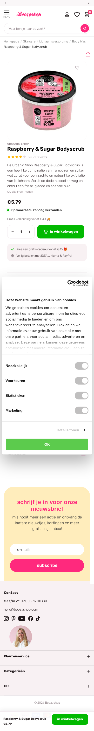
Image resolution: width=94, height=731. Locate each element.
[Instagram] (6, 618)
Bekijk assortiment (6, 13)
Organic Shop (18, 143)
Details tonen (68, 430)
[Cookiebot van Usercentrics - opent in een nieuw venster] (67, 283)
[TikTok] (38, 618)
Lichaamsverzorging (53, 41)
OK (47, 444)
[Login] (67, 14)
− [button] (12, 231)
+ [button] (29, 231)
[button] (86, 54)
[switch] (81, 381)
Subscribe (47, 565)
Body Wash (79, 41)
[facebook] (30, 618)
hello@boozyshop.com (21, 609)
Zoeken (85, 28)
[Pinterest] (13, 618)
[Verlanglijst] (77, 68)
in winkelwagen (70, 719)
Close (47, 656)
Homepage (11, 41)
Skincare (29, 41)
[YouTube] (21, 618)
